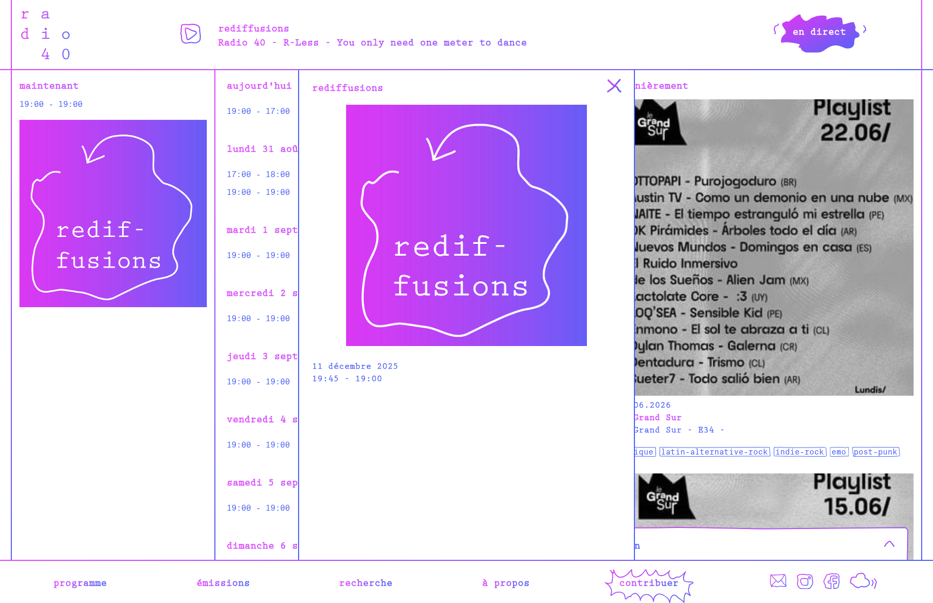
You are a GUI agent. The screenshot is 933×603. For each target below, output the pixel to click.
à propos (506, 581)
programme (80, 581)
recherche (366, 581)
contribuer (649, 581)
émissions (223, 581)
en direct (819, 30)
